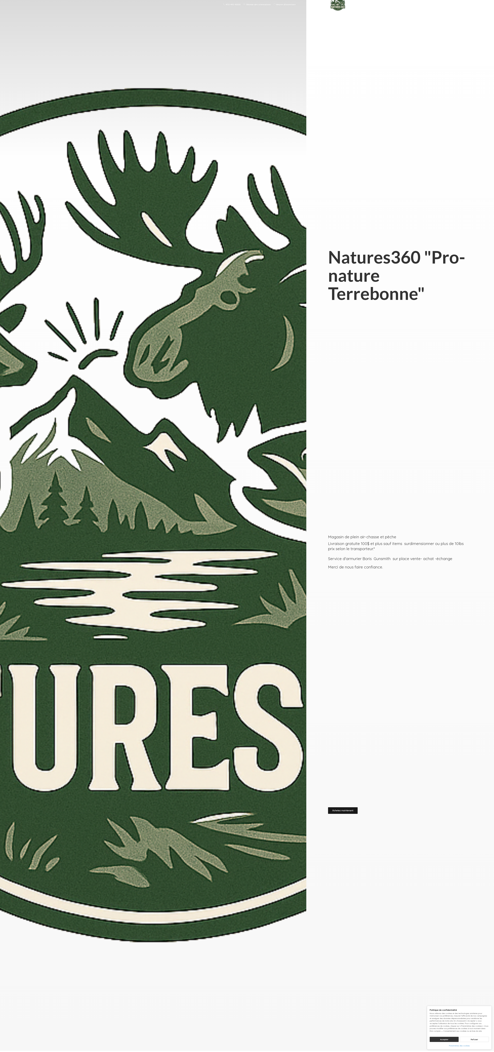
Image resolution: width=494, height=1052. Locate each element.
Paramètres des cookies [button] (459, 1046)
